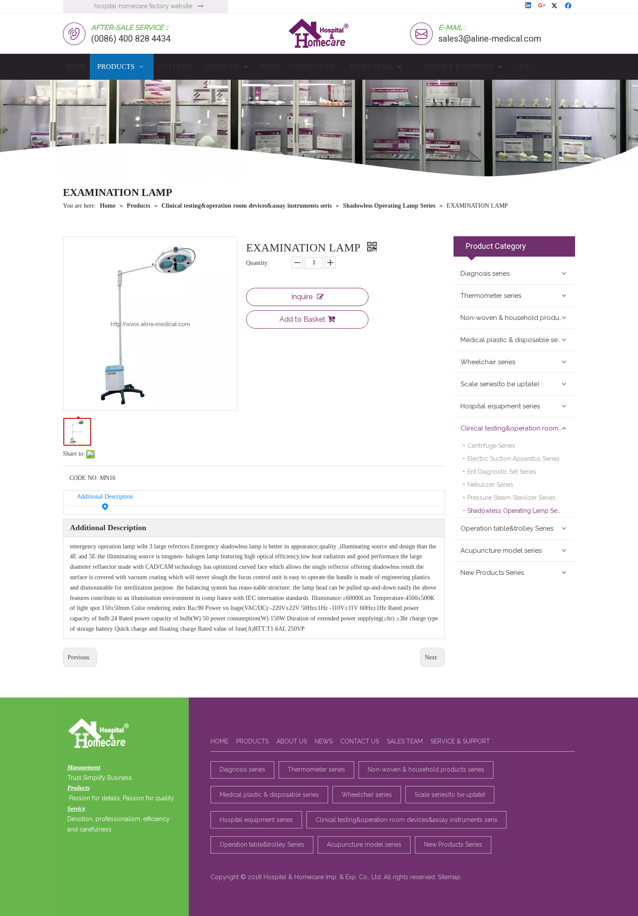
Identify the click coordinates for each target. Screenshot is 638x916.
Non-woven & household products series (517, 318)
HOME (219, 741)
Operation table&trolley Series (506, 528)
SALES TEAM (405, 741)
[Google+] (542, 6)
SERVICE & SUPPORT (460, 741)
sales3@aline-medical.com (489, 38)
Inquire (301, 297)
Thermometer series (490, 296)
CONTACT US (359, 741)
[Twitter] (555, 6)
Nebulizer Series (490, 484)
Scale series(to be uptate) (499, 384)
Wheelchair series (487, 362)
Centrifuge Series (491, 445)
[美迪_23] (101, 734)
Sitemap (449, 877)
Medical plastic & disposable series (514, 340)
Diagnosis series (485, 273)
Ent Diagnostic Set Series (501, 471)
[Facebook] (569, 6)
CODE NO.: (84, 478)
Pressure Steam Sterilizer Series (511, 497)
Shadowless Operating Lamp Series (517, 510)
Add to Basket (303, 319)
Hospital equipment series (500, 406)
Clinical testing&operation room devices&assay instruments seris (517, 428)
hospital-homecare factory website (143, 6)
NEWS (323, 741)
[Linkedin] (528, 6)
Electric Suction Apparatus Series (513, 458)
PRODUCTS (252, 741)
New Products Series (492, 573)
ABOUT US (291, 741)
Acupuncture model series (501, 550)
